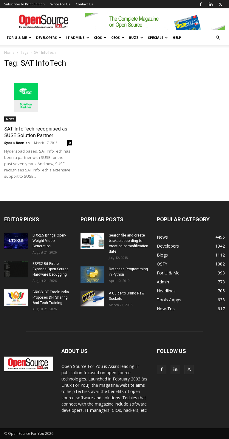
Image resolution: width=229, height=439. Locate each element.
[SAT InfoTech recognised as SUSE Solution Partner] (38, 98)
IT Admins (75, 37)
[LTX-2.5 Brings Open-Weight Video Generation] (16, 241)
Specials (155, 37)
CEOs (115, 37)
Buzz (134, 37)
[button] (218, 38)
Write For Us (60, 4)
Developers (46, 37)
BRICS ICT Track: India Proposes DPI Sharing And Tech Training (51, 297)
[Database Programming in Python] (92, 274)
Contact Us (84, 4)
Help (177, 37)
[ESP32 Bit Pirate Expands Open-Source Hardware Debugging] (16, 269)
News (10, 119)
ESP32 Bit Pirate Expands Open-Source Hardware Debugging (51, 269)
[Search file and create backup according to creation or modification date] (92, 241)
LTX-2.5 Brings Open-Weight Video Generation (49, 240)
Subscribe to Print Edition (24, 4)
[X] (220, 4)
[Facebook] (200, 4)
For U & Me (17, 37)
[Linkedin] (210, 4)
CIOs (98, 37)
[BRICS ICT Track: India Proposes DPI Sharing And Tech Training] (16, 297)
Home (9, 52)
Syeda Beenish (17, 142)
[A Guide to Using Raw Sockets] (92, 298)
